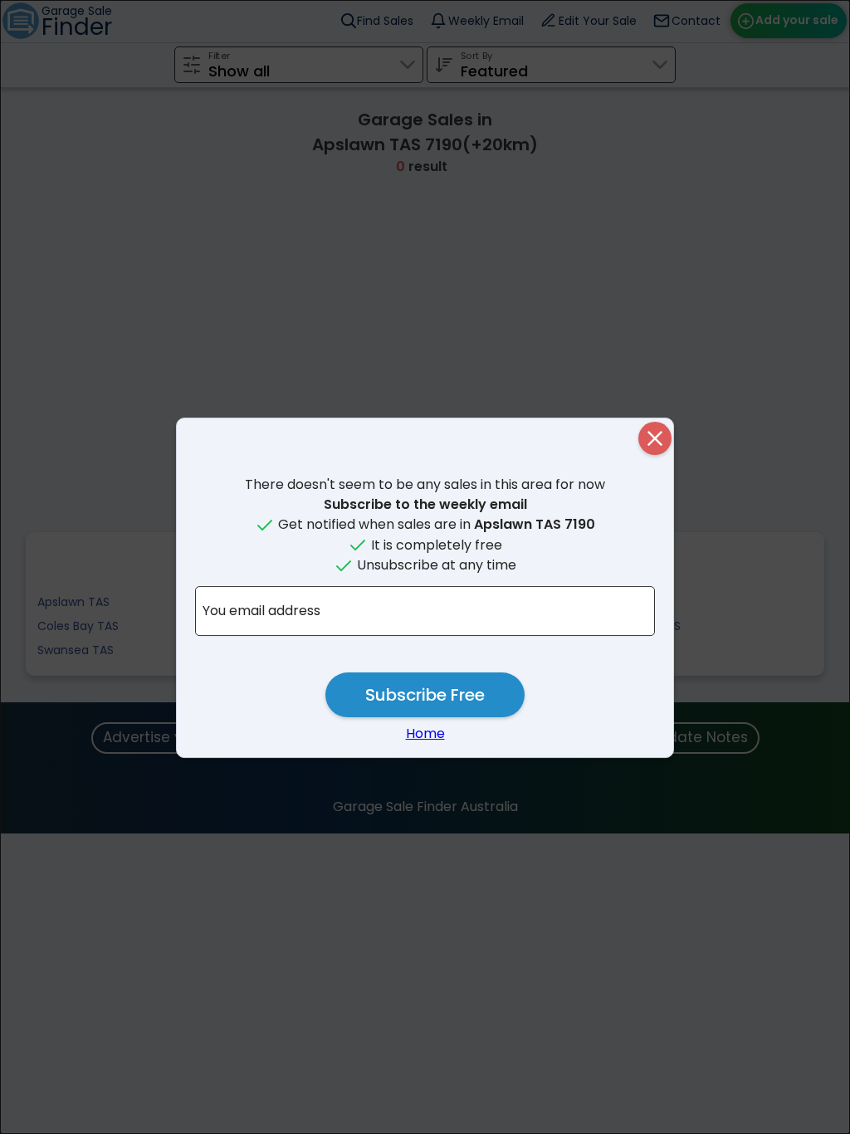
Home (425, 733)
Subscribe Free (425, 694)
